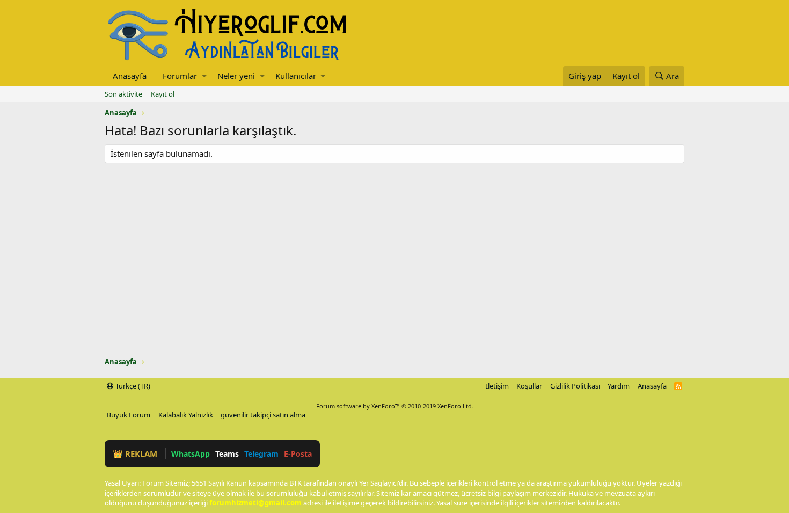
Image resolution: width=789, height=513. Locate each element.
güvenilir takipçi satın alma (263, 415)
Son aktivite (123, 94)
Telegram (261, 454)
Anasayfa (130, 75)
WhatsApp (190, 454)
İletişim (497, 386)
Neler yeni (236, 75)
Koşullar (529, 386)
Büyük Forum (128, 415)
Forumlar (180, 75)
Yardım (619, 386)
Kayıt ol (162, 94)
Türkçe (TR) (132, 386)
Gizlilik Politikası (575, 386)
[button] (204, 76)
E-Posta (298, 454)
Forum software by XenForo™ (394, 406)
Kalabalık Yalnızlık (185, 415)
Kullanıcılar (295, 75)
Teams (227, 454)
